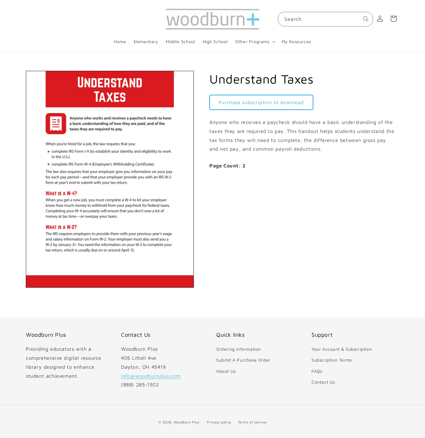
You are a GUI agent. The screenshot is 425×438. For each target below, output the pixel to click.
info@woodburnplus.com (151, 376)
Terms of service (252, 422)
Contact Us (323, 382)
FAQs (316, 371)
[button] (254, 41)
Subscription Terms (331, 360)
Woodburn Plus (186, 422)
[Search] (366, 19)
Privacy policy (219, 422)
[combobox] (325, 19)
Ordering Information (238, 349)
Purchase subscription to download (261, 102)
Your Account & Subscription (341, 349)
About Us (226, 371)
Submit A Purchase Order (243, 360)
